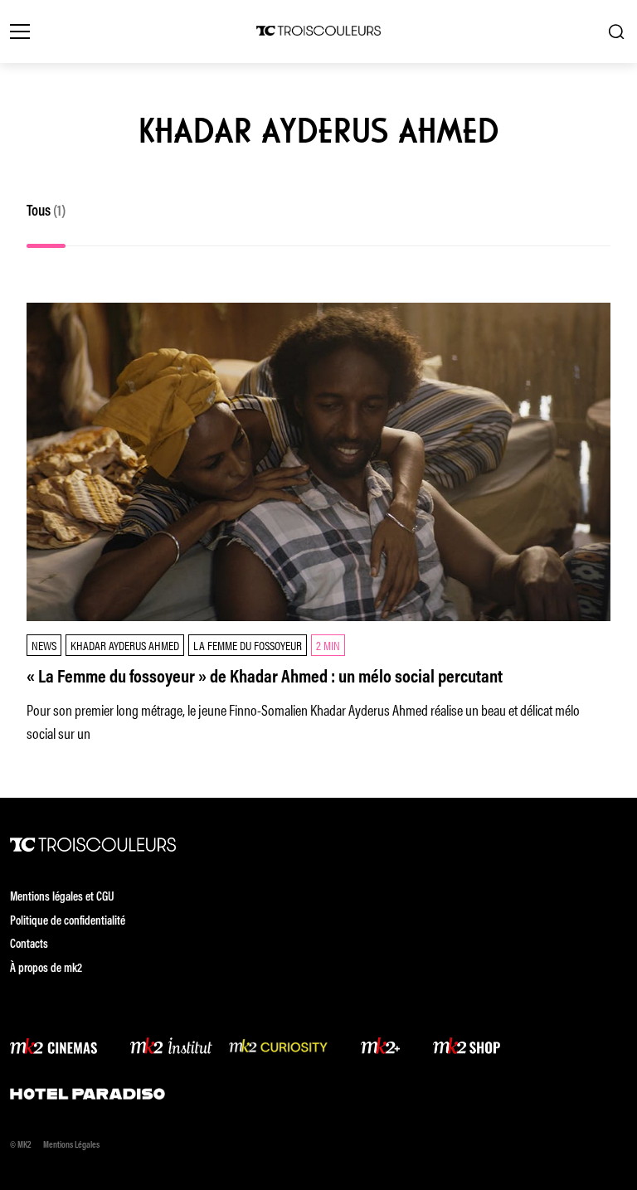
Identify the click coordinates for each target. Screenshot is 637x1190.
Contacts (29, 945)
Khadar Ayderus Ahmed (125, 644)
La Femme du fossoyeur (247, 644)
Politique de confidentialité (67, 922)
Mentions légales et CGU (62, 897)
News (44, 644)
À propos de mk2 (46, 969)
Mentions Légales (71, 1145)
